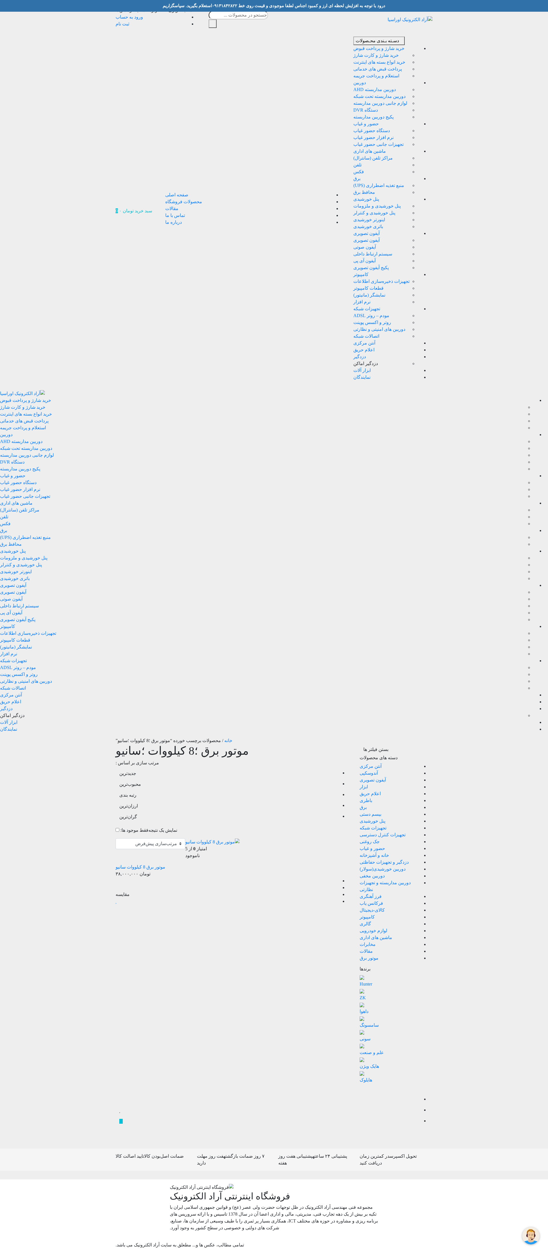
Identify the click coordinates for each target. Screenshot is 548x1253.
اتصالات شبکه (366, 336)
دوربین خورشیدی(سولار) (383, 869)
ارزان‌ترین (128, 805)
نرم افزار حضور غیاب (373, 137)
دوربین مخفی (372, 875)
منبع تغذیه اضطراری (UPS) (378, 185)
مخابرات (368, 944)
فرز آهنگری (371, 896)
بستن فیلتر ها (376, 749)
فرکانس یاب (371, 903)
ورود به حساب (129, 17)
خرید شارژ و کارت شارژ (376, 55)
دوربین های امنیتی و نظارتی (379, 329)
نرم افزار (361, 301)
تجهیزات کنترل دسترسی (383, 834)
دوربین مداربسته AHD (374, 89)
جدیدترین (127, 773)
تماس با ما (175, 215)
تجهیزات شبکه (366, 308)
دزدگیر (359, 356)
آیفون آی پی (364, 260)
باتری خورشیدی (368, 226)
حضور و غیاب (366, 123)
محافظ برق (364, 192)
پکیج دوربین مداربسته (373, 116)
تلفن (357, 164)
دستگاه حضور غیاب (371, 130)
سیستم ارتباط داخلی (372, 253)
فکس (358, 171)
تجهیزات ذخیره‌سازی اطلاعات (381, 281)
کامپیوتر (360, 274)
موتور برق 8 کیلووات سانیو (140, 867)
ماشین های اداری (369, 151)
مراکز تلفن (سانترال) (373, 158)
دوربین (359, 82)
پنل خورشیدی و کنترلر (374, 212)
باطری (366, 800)
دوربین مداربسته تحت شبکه (379, 96)
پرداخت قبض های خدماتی (377, 69)
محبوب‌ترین (130, 784)
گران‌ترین (128, 816)
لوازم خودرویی (373, 930)
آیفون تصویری (366, 233)
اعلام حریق (363, 349)
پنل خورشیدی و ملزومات (377, 206)
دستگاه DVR (365, 110)
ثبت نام (122, 23)
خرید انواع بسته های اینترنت (379, 62)
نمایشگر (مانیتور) (369, 295)
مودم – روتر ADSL (371, 315)
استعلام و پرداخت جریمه (376, 75)
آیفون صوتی (364, 247)
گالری (365, 923)
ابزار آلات (362, 370)
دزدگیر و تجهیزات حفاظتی (384, 862)
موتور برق (369, 958)
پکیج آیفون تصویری (371, 267)
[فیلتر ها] (365, 1088)
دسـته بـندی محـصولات (377, 40)
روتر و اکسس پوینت (372, 322)
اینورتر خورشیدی (369, 219)
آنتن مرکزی (364, 343)
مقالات (171, 208)
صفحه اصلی (176, 194)
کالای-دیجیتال (372, 910)
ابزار (364, 786)
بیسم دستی (370, 814)
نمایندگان (361, 377)
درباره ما (173, 222)
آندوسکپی (369, 773)
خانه (228, 740)
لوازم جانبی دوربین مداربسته (380, 103)
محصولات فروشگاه (183, 201)
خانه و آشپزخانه (374, 855)
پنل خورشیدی (366, 199)
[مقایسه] (121, 1099)
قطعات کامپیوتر (368, 288)
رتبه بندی (127, 795)
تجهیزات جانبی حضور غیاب (378, 144)
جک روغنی (370, 841)
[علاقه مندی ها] (120, 1110)
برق (356, 178)
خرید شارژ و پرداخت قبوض (378, 48)
